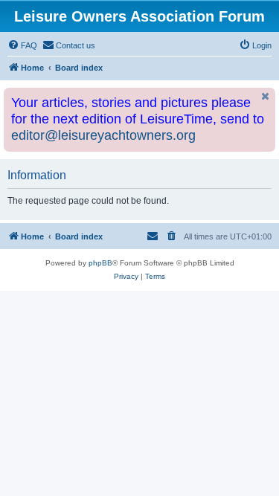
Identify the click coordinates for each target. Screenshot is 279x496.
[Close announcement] (265, 96)
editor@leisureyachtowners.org (103, 135)
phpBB (100, 263)
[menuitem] (22, 45)
